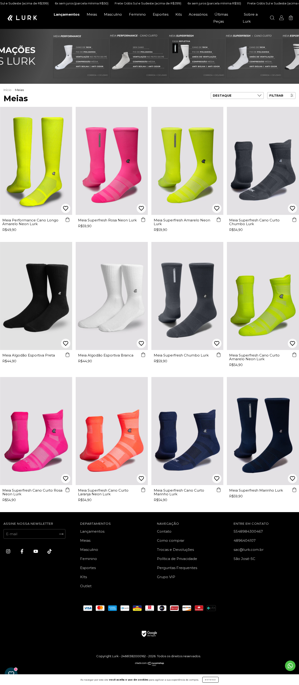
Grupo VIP (166, 577)
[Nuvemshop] (149, 665)
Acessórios (198, 14)
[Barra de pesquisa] (272, 18)
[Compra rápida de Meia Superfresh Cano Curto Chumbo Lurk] (294, 219)
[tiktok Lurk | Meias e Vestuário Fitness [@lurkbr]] (49, 551)
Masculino (113, 14)
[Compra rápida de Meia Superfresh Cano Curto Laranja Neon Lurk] (143, 489)
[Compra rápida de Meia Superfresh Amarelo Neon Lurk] (218, 219)
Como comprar (170, 540)
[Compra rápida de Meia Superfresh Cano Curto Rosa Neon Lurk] (67, 489)
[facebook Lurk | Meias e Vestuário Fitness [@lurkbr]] (22, 551)
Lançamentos (67, 14)
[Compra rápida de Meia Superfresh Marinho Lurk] (294, 489)
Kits (178, 14)
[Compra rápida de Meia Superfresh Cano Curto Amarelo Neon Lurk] (294, 354)
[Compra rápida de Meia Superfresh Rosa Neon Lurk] (143, 219)
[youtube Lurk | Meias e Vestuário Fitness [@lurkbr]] (36, 551)
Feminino (137, 14)
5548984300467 (248, 531)
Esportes (160, 14)
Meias (92, 14)
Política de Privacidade (177, 558)
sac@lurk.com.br (248, 549)
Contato (164, 531)
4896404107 (245, 540)
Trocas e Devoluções (175, 549)
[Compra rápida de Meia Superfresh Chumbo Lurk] (218, 354)
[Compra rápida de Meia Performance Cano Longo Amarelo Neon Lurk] (67, 219)
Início (7, 90)
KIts (83, 577)
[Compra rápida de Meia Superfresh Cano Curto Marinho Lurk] (218, 489)
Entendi (210, 679)
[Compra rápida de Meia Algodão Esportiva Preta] (67, 354)
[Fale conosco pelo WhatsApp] (290, 666)
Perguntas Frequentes (177, 568)
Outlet (86, 586)
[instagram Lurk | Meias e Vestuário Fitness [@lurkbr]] (9, 551)
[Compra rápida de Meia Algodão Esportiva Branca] (143, 354)
